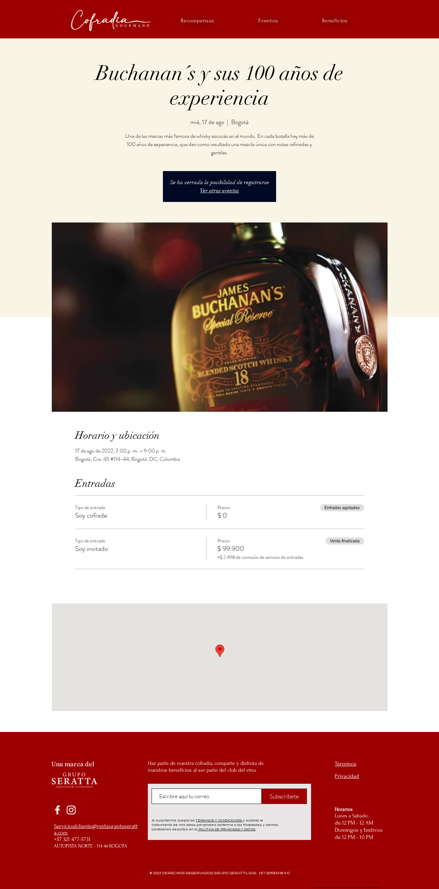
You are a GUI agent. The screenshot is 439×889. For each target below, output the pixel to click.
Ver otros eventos (219, 190)
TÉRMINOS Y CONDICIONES (219, 820)
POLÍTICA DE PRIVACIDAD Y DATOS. (227, 829)
